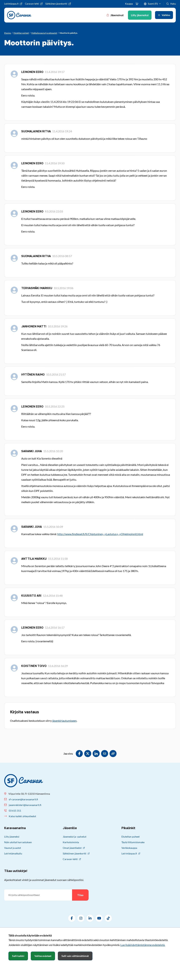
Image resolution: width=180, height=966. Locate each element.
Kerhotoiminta (71, 842)
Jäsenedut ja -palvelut (74, 836)
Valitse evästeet (42, 955)
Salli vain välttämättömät (75, 955)
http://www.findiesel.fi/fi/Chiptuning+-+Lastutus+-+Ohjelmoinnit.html (100, 534)
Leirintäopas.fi (129, 853)
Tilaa (80, 895)
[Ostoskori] (137, 4)
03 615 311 (15, 810)
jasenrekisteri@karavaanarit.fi (25, 804)
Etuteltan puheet (130, 836)
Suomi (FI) (153, 3)
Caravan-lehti (70, 859)
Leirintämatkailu (13, 853)
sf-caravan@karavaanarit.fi (23, 799)
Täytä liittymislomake (132, 842)
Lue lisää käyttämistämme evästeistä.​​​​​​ (142, 944)
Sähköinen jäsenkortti (74, 853)
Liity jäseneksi (11, 836)
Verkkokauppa (129, 847)
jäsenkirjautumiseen (64, 720)
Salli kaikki (18, 955)
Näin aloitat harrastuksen (18, 842)
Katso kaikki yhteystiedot (22, 816)
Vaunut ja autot (12, 847)
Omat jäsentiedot (72, 847)
